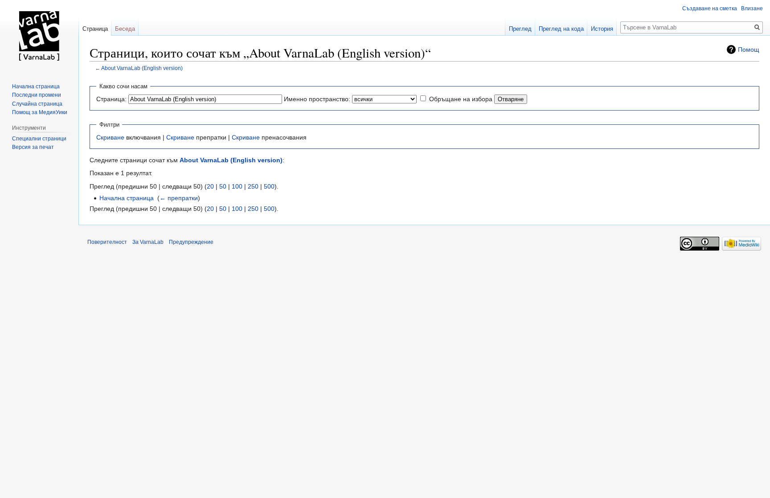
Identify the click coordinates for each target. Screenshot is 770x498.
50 (222, 186)
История (602, 28)
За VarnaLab (148, 242)
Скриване (110, 137)
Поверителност (107, 242)
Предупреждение (191, 242)
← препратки (179, 198)
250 (253, 186)
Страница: (111, 99)
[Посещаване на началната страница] (39, 35)
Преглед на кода (561, 28)
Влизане (752, 8)
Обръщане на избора (460, 99)
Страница (95, 28)
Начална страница (126, 198)
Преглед (520, 28)
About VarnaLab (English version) (142, 68)
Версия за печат (33, 147)
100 (237, 186)
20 (210, 186)
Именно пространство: (317, 99)
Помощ (748, 49)
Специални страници (39, 139)
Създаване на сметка (709, 8)
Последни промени (36, 95)
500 (269, 186)
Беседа (125, 28)
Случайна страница (37, 104)
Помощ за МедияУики (39, 112)
